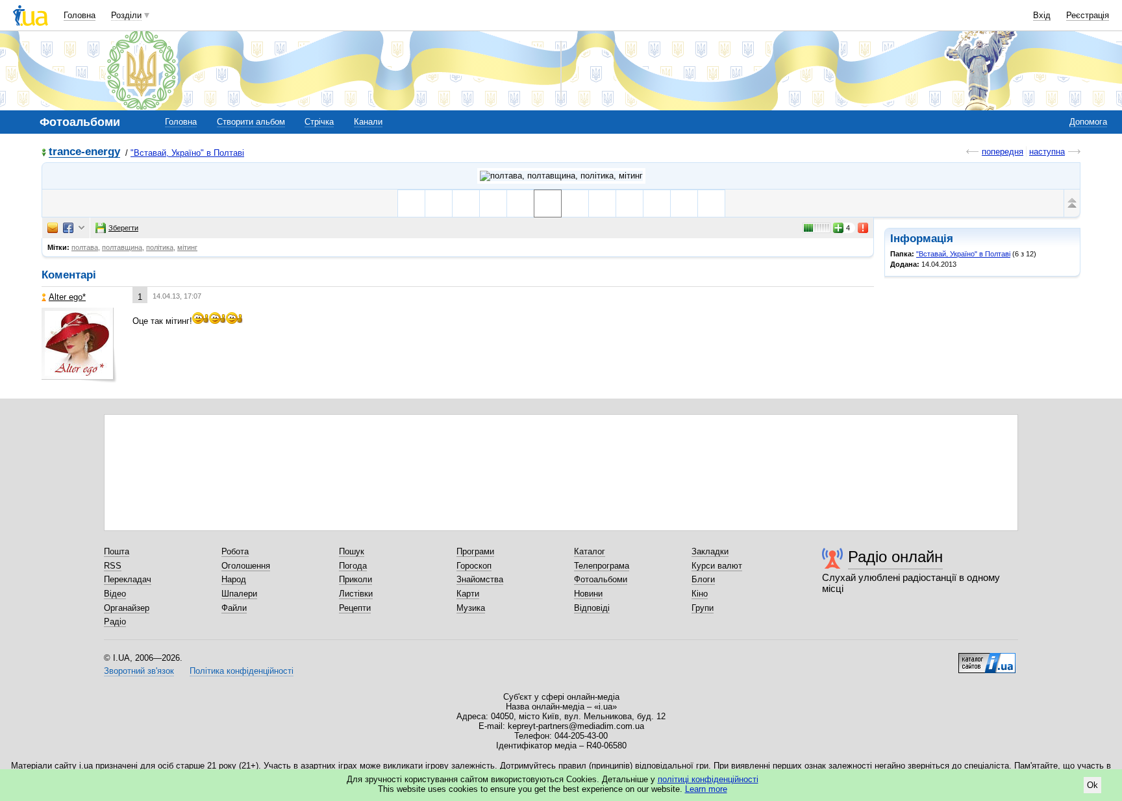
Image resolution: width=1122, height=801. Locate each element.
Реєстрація (1087, 15)
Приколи (355, 579)
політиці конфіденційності (708, 779)
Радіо (115, 621)
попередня (1002, 151)
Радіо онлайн (895, 556)
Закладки (710, 551)
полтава (84, 247)
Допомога (1088, 122)
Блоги (703, 579)
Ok (1092, 785)
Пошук (351, 551)
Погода (353, 566)
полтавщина (122, 247)
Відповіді (592, 608)
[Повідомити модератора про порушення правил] (863, 228)
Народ (233, 579)
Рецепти (355, 608)
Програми (475, 551)
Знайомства (479, 579)
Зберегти (123, 228)
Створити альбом (251, 122)
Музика (470, 608)
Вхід (1042, 15)
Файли (234, 608)
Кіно (700, 593)
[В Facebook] (68, 228)
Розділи (126, 15)
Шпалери (239, 593)
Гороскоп (474, 566)
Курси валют (717, 566)
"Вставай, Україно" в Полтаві (187, 153)
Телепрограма (601, 566)
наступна (1047, 151)
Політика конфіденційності (241, 671)
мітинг (187, 247)
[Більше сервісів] (81, 228)
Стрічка (319, 122)
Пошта (116, 551)
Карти (467, 593)
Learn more (706, 789)
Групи (703, 608)
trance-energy (84, 152)
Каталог (589, 551)
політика (159, 247)
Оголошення (245, 566)
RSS (112, 566)
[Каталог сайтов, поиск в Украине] (987, 658)
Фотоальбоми (600, 579)
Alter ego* (67, 297)
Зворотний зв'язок (139, 671)
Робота (235, 551)
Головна (79, 15)
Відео (115, 593)
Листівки (356, 593)
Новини (588, 593)
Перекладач (127, 579)
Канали (368, 122)
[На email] (52, 228)
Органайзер (126, 608)
